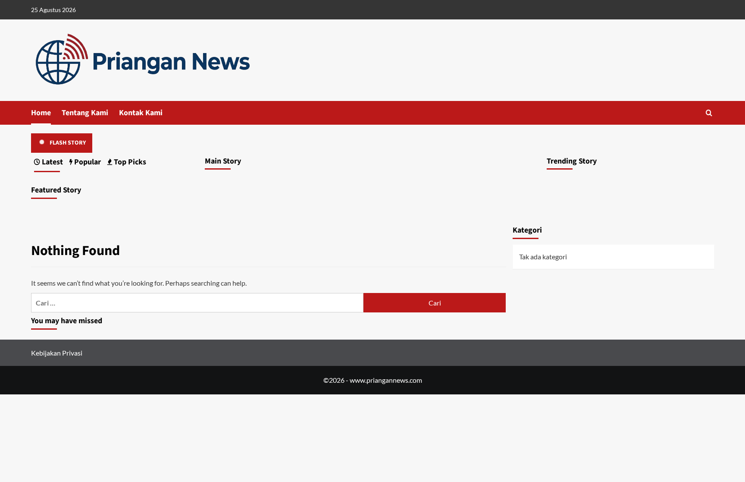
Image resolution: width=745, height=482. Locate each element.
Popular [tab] (86, 162)
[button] (709, 112)
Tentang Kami (85, 112)
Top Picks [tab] (129, 162)
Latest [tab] (51, 162)
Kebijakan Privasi (56, 353)
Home (41, 112)
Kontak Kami (141, 112)
